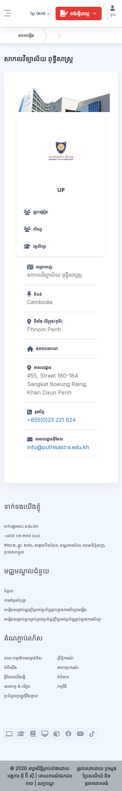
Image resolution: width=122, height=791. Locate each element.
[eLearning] (21, 734)
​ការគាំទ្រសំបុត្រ (15, 600)
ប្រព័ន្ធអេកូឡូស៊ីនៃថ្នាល (21, 695)
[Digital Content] (9, 734)
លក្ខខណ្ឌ (46, 783)
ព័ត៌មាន (63, 676)
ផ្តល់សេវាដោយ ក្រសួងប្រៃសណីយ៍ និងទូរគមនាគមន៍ (97, 775)
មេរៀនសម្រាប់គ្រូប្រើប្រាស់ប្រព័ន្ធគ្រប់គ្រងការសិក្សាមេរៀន (45, 609)
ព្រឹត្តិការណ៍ (65, 657)
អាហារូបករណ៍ (68, 667)
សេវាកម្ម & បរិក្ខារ (17, 686)
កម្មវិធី (62, 686)
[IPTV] (45, 734)
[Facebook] (68, 734)
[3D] (57, 734)
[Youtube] (80, 734)
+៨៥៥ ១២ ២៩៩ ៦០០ (22, 535)
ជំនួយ (8, 590)
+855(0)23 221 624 (51, 419)
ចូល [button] (113, 14)
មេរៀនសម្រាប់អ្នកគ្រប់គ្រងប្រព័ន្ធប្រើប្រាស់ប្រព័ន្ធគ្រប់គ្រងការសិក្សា (52, 619)
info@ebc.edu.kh (21, 526)
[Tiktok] (92, 734)
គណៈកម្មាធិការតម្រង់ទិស (23, 657)
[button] (38, 13)
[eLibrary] (33, 734)
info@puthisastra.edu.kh (58, 447)
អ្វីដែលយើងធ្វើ (14, 676)
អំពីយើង (10, 667)
